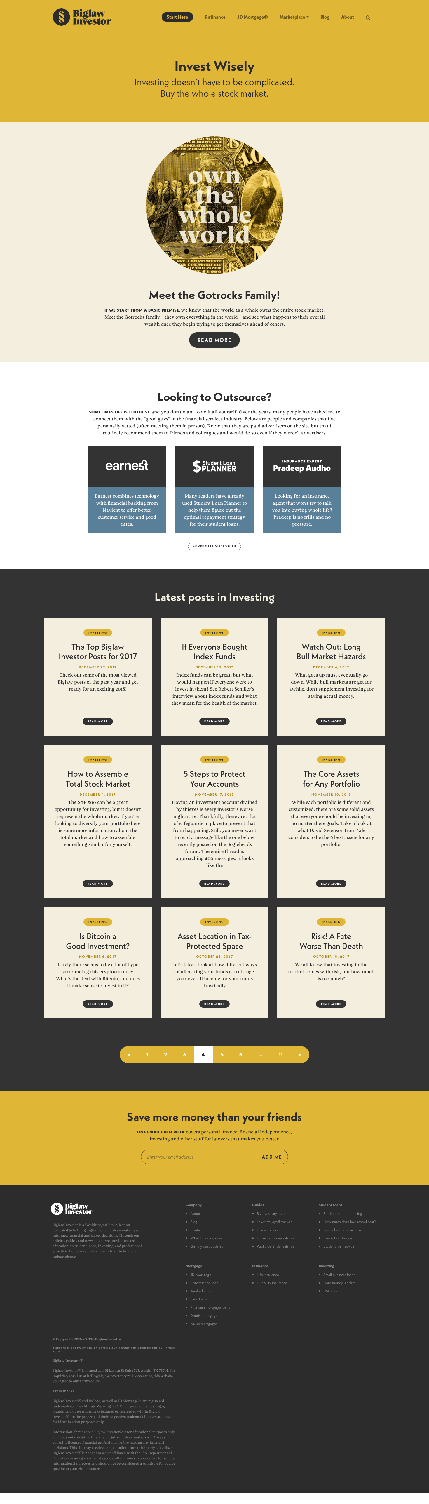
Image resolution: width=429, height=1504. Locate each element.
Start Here (177, 17)
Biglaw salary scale (271, 1213)
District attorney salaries (275, 1238)
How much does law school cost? (349, 1221)
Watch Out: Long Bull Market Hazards (331, 651)
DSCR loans (332, 1290)
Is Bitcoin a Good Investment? (98, 941)
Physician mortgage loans (210, 1307)
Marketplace (292, 17)
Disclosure (61, 1348)
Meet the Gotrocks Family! (214, 294)
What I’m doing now (206, 1238)
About (347, 17)
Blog (324, 17)
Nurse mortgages (203, 1323)
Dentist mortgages (204, 1315)
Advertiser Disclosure (214, 546)
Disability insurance (272, 1282)
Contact (196, 1229)
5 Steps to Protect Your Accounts (214, 778)
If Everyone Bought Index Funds (214, 651)
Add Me (272, 1157)
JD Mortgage (200, 1274)
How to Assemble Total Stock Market (98, 778)
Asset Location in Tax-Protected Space (214, 941)
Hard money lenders (339, 1282)
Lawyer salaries (269, 1229)
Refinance (215, 17)
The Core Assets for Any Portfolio (331, 778)
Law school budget (338, 1238)
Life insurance (268, 1274)
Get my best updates (206, 1246)
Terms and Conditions (119, 1348)
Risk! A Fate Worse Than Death (331, 941)
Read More (214, 340)
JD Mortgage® (252, 17)
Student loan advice (339, 1246)
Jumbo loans (200, 1290)
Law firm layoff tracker (274, 1221)
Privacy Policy (85, 1348)
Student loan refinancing (342, 1213)
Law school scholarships (342, 1229)
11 (281, 1054)
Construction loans (205, 1282)
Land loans (198, 1299)
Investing (97, 632)
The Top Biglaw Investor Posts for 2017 (98, 651)
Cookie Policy (151, 1348)
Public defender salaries (275, 1246)
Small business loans (339, 1274)
